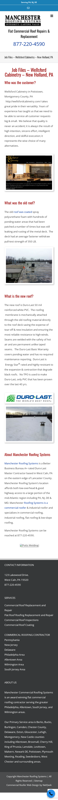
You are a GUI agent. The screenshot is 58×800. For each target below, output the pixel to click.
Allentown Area (13, 659)
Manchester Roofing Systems (21, 463)
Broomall (33, 741)
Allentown (21, 741)
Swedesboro (33, 756)
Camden (22, 727)
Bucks (47, 722)
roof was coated (23, 212)
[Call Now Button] (51, 794)
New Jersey (11, 645)
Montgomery (12, 737)
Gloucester (30, 732)
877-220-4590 (29, 43)
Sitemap (38, 780)
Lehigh (42, 732)
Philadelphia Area (14, 654)
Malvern (9, 751)
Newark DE (21, 751)
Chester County (37, 727)
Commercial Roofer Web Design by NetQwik (29, 784)
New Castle (27, 737)
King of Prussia (12, 746)
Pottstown (35, 751)
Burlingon (10, 727)
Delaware (9, 649)
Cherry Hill (46, 741)
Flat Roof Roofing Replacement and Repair (28, 615)
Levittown (39, 746)
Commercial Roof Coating (19, 625)
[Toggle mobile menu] (52, 15)
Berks (39, 722)
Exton (20, 732)
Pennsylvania (11, 640)
